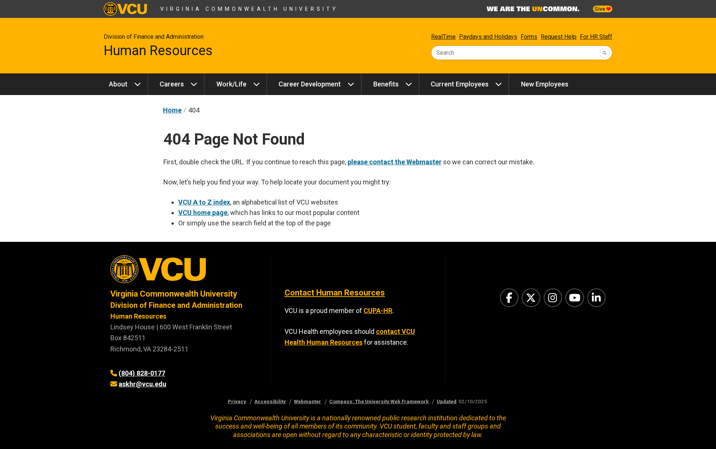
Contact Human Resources (335, 292)
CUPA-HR (378, 310)
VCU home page (202, 212)
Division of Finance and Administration (154, 36)
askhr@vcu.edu (142, 384)
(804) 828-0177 (142, 373)
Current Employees (460, 84)
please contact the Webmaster (395, 162)
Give (600, 9)
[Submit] (605, 53)
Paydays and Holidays (488, 36)
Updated (446, 401)
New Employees (544, 84)
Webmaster (307, 401)
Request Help (559, 36)
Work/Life (231, 84)
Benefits (386, 84)
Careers (172, 84)
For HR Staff (596, 36)
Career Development (310, 84)
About (118, 84)
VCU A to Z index (204, 202)
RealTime (443, 36)
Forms (529, 36)
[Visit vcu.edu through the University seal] (183, 271)
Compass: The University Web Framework (378, 401)
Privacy (237, 401)
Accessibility (270, 401)
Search (445, 52)
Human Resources (158, 51)
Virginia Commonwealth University (249, 9)
